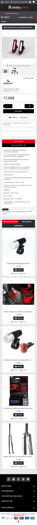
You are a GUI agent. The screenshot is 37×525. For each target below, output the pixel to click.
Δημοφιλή (18, 225)
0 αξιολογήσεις (17, 123)
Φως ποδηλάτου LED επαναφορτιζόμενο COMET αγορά (17, 212)
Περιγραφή (18, 141)
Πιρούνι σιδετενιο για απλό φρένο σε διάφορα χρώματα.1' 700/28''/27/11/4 (18, 456)
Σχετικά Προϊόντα (10, 222)
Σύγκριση (24, 117)
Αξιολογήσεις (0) (18, 145)
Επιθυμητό (14, 117)
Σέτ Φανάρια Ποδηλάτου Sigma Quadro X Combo (18, 360)
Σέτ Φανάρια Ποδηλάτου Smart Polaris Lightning (18, 408)
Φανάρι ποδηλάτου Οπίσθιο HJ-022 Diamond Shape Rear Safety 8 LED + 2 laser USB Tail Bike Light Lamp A (18, 312)
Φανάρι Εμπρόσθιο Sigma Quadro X (18, 263)
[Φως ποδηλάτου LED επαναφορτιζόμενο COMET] (18, 47)
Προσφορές (26, 222)
